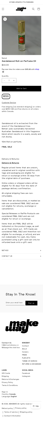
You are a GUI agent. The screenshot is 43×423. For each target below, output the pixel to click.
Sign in (5, 392)
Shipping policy (26, 412)
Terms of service (11, 412)
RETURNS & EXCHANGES (31, 364)
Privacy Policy (7, 382)
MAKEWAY (13, 404)
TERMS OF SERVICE (29, 361)
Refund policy (7, 408)
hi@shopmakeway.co (10, 345)
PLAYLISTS (26, 358)
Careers (25, 352)
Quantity (5, 76)
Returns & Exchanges (10, 379)
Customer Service (9, 102)
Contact (25, 346)
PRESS (24, 355)
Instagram (26, 376)
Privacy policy (20, 408)
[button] (33, 9)
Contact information (12, 416)
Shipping (5, 376)
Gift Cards (6, 373)
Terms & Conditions (10, 385)
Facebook (26, 373)
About (24, 349)
